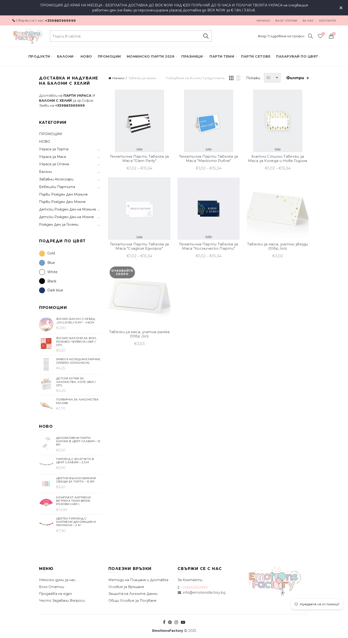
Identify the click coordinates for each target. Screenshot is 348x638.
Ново (86, 56)
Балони (65, 56)
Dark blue (55, 290)
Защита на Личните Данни (132, 594)
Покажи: (253, 78)
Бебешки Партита (57, 187)
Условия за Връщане (126, 587)
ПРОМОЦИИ (109, 56)
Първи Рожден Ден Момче (62, 202)
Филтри (295, 78)
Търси (206, 36)
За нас (308, 20)
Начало (263, 20)
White (52, 272)
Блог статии (286, 20)
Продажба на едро (55, 594)
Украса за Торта (53, 149)
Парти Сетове (255, 56)
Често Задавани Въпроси (62, 600)
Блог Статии (51, 587)
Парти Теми (222, 56)
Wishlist (323, 33)
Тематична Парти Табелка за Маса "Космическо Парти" (208, 246)
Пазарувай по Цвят (297, 56)
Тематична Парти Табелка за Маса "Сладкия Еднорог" (139, 246)
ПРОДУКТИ (39, 56)
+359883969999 (60, 20)
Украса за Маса (52, 157)
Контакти (327, 20)
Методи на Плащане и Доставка (138, 580)
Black (51, 281)
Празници (192, 56)
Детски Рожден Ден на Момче (66, 217)
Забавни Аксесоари (56, 179)
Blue (51, 263)
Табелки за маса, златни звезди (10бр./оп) (277, 246)
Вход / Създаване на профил (281, 36)
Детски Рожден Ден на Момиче (67, 209)
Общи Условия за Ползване (132, 600)
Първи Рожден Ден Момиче (63, 194)
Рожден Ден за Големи (58, 224)
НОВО (44, 141)
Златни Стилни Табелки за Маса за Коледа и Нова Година (277, 158)
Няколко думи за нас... (58, 580)
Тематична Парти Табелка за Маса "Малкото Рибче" (208, 158)
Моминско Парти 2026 (151, 56)
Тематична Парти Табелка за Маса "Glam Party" (139, 158)
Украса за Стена (54, 164)
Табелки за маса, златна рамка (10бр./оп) (139, 334)
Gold (51, 253)
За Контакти (190, 580)
